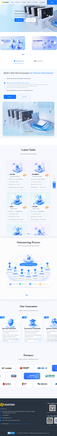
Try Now (10, 96)
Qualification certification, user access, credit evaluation (10, 332)
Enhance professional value (15, 284)
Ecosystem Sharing (15, 283)
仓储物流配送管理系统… (19, 211)
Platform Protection (45, 283)
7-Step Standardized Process (28, 264)
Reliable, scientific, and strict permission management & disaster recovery (11, 336)
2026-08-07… (18, 216)
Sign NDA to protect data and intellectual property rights (11, 339)
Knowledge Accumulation (25, 283)
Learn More (24, 96)
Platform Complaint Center (25, 423)
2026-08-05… (18, 184)
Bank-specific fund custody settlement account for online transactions (32, 332)
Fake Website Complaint (13, 423)
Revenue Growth (35, 283)
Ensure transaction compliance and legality (31, 339)
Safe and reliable (45, 284)
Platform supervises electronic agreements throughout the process (33, 336)
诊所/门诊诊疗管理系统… (19, 179)
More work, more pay (35, 284)
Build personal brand (25, 284)
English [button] (42, 2)
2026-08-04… (40, 184)
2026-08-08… (40, 216)
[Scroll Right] (39, 2)
